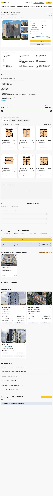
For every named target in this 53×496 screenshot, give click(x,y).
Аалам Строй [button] (5, 309)
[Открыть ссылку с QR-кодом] (24, 304)
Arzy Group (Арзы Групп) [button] (7, 346)
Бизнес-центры (39, 6)
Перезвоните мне (40, 44)
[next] (18, 36)
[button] (13, 317)
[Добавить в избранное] (51, 13)
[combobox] (27, 2)
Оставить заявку (9, 147)
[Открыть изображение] (9, 132)
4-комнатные (26, 120)
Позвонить (8, 322)
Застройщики (12, 6)
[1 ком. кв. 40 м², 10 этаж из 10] (9, 265)
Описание (3, 17)
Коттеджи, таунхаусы (47, 6)
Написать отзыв (45, 396)
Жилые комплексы (5, 6)
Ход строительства (16, 17)
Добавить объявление (39, 2)
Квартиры (9, 17)
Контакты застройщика (40, 41)
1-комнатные (5, 120)
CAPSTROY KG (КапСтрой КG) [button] (34, 309)
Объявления (32, 6)
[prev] (15, 36)
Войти (49, 2)
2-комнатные (13, 120)
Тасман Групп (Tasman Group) (40, 37)
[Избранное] (31, 2)
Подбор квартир (20, 6)
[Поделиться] (48, 13)
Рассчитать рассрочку (26, 239)
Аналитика (26, 6)
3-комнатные (20, 120)
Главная (3, 9)
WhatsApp (20, 322)
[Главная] (5, 2)
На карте (23, 17)
